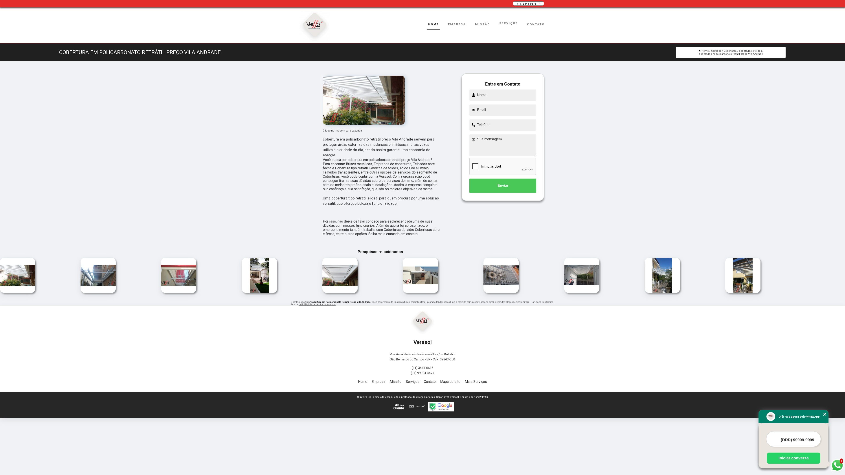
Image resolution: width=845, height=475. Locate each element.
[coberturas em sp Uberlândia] (742, 292)
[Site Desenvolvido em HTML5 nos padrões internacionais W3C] (417, 406)
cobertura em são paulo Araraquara (563, 276)
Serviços (508, 23)
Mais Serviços (476, 382)
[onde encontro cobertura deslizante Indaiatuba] (340, 292)
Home (433, 24)
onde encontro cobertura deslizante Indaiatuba (319, 275)
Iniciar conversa (794, 458)
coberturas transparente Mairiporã (237, 276)
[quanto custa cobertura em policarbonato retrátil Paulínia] (501, 292)
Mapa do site (450, 382)
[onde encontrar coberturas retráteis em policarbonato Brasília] (98, 292)
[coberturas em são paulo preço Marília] (420, 292)
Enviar (503, 185)
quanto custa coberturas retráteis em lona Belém (643, 275)
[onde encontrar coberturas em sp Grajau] (178, 292)
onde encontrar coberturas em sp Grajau (160, 276)
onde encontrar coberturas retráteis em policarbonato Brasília (78, 275)
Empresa (457, 24)
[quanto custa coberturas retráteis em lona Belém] (662, 292)
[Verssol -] (314, 40)
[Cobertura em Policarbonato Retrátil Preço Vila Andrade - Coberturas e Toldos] (364, 100)
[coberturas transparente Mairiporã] (259, 292)
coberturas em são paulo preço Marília (400, 276)
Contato (536, 24)
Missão (482, 24)
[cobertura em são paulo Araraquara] (581, 292)
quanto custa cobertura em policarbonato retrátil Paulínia (480, 275)
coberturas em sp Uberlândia (724, 276)
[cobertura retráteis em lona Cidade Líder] (17, 292)
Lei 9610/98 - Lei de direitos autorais (317, 304)
